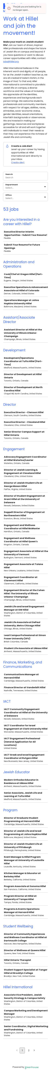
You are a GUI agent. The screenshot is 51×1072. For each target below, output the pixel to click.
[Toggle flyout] (45, 186)
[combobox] (5, 187)
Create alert (17, 162)
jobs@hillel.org (11, 61)
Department (11, 184)
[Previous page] (16, 1050)
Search (9, 174)
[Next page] (34, 1050)
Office (8, 195)
